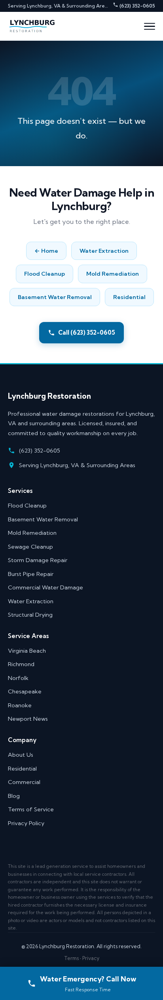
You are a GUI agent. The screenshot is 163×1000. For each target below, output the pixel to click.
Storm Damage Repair (37, 560)
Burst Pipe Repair (30, 574)
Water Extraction (104, 250)
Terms (71, 958)
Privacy (90, 958)
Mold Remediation (112, 273)
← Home (46, 250)
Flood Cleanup (44, 273)
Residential (129, 297)
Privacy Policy (26, 823)
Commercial (24, 782)
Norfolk (18, 678)
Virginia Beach (27, 650)
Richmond (21, 664)
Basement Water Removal (55, 297)
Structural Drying (30, 614)
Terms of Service (31, 809)
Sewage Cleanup (30, 546)
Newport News (28, 718)
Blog (14, 795)
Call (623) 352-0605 (86, 332)
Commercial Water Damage (45, 587)
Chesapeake (25, 691)
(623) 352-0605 (136, 6)
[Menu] (149, 26)
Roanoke (20, 705)
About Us (20, 754)
